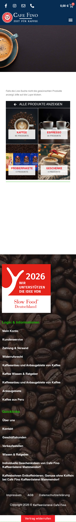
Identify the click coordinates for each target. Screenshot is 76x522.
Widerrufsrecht (12, 357)
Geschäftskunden (14, 437)
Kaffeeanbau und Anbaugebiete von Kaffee (31, 365)
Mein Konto (10, 331)
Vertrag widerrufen (38, 518)
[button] (70, 20)
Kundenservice (12, 339)
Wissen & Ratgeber (15, 454)
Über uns (8, 420)
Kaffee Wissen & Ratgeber (20, 374)
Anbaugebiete (11, 391)
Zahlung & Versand (15, 348)
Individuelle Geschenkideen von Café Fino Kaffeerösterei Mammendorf (30, 465)
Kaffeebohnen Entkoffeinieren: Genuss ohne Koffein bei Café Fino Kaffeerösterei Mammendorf (38, 477)
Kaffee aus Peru (13, 399)
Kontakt (7, 429)
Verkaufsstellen (12, 446)
